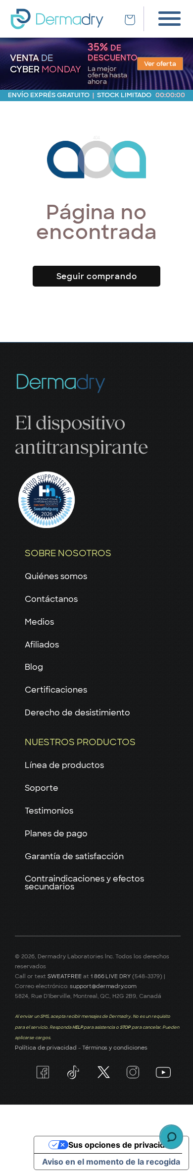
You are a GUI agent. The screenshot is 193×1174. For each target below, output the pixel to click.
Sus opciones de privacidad (121, 1145)
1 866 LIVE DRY (112, 976)
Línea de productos (64, 765)
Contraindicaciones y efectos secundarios (84, 883)
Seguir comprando (96, 276)
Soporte (41, 788)
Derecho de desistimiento (77, 712)
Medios (39, 622)
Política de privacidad (46, 1047)
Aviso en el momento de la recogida (111, 1162)
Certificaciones (56, 690)
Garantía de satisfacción (74, 856)
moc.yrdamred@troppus (103, 986)
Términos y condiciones (115, 1047)
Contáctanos (51, 599)
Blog (34, 667)
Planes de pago (56, 833)
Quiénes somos (56, 576)
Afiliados (42, 645)
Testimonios (49, 811)
